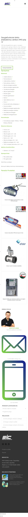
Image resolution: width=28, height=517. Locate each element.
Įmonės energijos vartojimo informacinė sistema (12, 426)
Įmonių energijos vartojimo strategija (13, 418)
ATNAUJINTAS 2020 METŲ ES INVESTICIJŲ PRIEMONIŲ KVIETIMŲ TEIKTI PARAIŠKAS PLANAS (16, 476)
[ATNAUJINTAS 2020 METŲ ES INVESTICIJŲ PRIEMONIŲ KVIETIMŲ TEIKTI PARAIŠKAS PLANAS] (5, 477)
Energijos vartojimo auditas (10, 421)
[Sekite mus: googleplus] (6, 444)
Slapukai (4, 452)
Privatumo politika (6, 449)
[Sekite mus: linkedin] (9, 444)
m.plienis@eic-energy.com (14, 358)
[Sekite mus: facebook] (3, 444)
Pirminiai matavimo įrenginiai (9, 408)
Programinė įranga (7, 411)
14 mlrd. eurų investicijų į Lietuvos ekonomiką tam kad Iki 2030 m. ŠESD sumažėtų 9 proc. (16, 483)
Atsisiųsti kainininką (7, 67)
